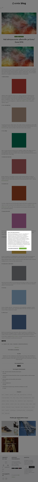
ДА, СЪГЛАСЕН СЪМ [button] (23, 248)
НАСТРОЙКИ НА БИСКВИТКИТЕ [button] (13, 248)
